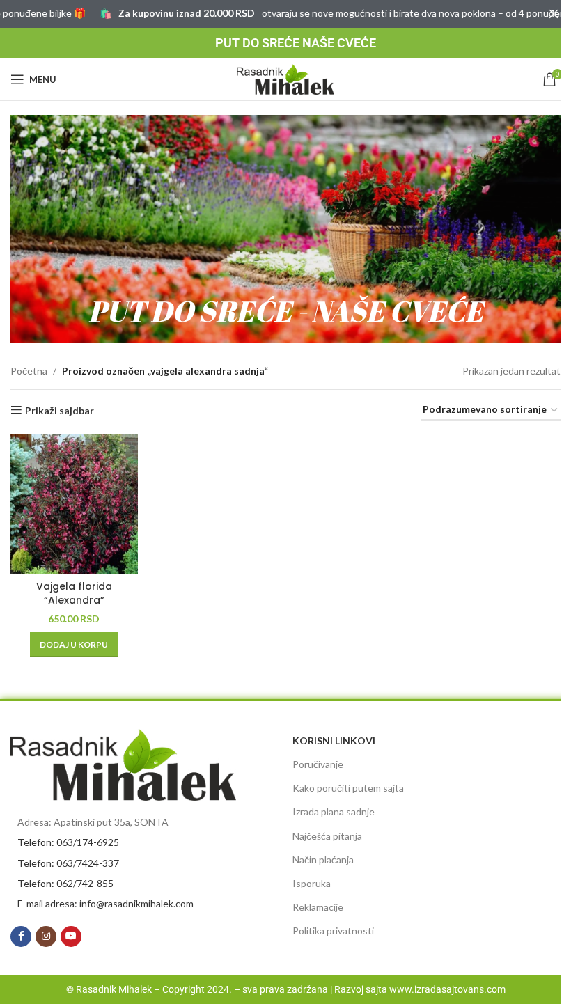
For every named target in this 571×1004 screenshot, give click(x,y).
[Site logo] (285, 78)
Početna (28, 371)
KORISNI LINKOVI (333, 740)
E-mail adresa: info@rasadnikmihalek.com (105, 903)
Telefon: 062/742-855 (65, 883)
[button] (74, 644)
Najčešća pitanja (327, 836)
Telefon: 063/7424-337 (68, 863)
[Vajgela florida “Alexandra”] (74, 504)
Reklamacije (317, 907)
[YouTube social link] (71, 936)
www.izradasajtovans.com (447, 989)
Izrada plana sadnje (333, 811)
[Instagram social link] (46, 936)
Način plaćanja (323, 859)
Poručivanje (317, 764)
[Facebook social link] (20, 936)
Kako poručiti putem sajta (348, 788)
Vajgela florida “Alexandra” (74, 593)
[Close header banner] (553, 14)
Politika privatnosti (333, 930)
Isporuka (311, 883)
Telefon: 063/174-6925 (68, 842)
